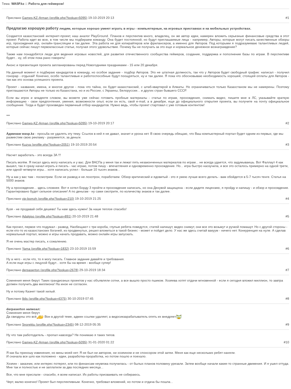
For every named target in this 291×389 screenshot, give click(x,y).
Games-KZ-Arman (35, 18)
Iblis (25, 298)
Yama (26, 248)
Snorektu (28, 324)
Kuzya (26, 144)
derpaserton (31, 270)
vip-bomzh (29, 198)
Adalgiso (28, 216)
